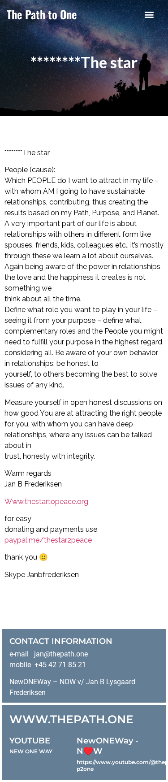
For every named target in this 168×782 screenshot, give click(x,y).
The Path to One (42, 14)
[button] (149, 14)
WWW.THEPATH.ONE (71, 719)
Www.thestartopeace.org (46, 501)
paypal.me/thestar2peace (48, 540)
